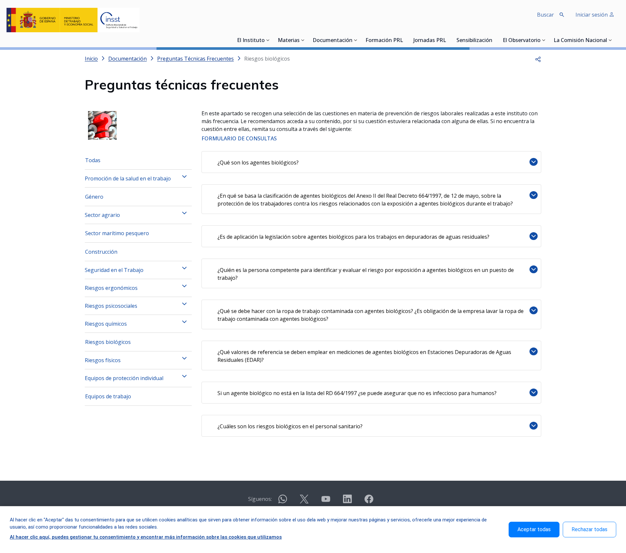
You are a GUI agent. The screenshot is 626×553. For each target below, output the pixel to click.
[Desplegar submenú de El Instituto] (268, 40)
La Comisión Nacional (580, 41)
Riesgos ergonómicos (111, 287)
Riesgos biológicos (108, 342)
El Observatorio (522, 41)
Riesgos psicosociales (111, 305)
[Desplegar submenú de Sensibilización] (494, 40)
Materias (289, 41)
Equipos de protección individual (124, 378)
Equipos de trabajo (108, 396)
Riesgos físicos (103, 360)
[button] (538, 59)
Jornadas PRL (429, 41)
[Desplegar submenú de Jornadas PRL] (448, 40)
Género (94, 196)
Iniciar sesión (592, 14)
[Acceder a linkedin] (347, 502)
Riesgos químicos (106, 323)
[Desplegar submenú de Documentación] (355, 40)
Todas (92, 160)
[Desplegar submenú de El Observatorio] (544, 40)
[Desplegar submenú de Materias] (303, 40)
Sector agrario (102, 215)
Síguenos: (260, 499)
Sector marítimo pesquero (117, 233)
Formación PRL (384, 41)
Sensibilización (474, 41)
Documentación (332, 41)
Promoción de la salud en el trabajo (128, 178)
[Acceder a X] (304, 502)
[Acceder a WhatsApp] (282, 502)
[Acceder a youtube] (325, 502)
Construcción (101, 251)
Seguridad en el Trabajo (114, 270)
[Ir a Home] (73, 20)
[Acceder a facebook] (369, 502)
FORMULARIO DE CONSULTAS (239, 138)
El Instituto (251, 41)
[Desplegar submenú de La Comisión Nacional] (610, 40)
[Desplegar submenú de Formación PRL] (405, 40)
